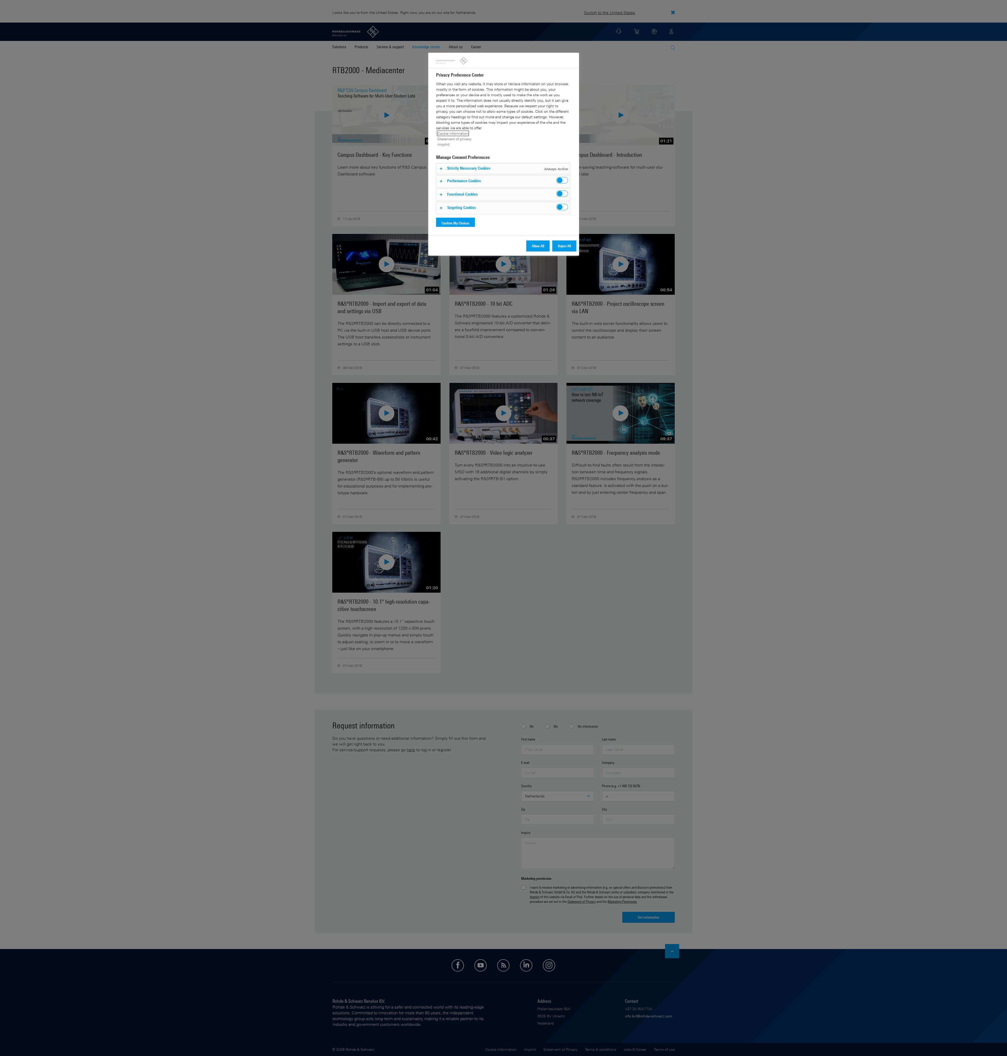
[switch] (562, 180)
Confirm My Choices (455, 223)
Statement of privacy (454, 139)
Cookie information (452, 133)
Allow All (538, 246)
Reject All (564, 246)
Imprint (443, 144)
